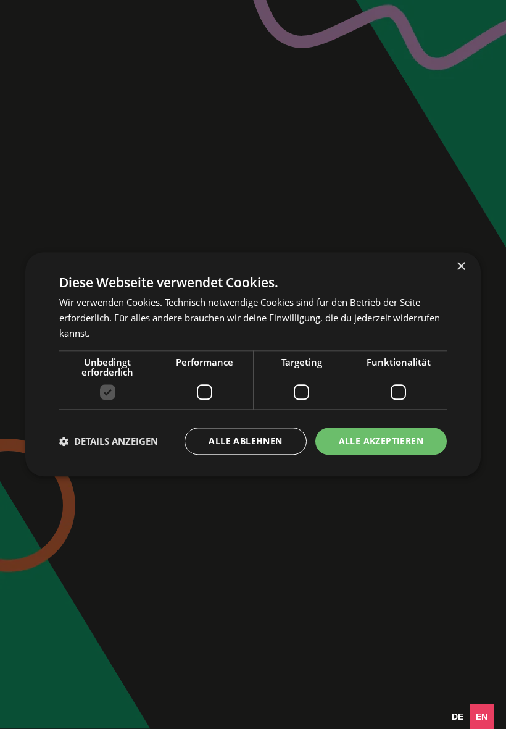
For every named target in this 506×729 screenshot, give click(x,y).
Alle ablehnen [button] (245, 441)
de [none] (457, 717)
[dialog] (253, 364)
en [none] (481, 717)
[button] (108, 441)
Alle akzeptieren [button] (381, 441)
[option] (458, 716)
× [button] (460, 266)
